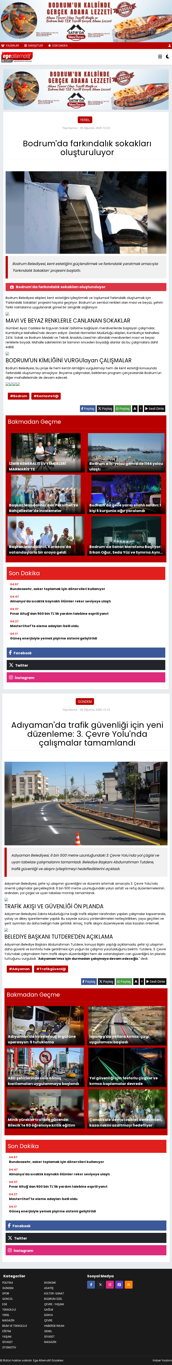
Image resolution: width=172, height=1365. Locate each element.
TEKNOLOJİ (9, 1309)
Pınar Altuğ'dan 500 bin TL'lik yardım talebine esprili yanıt (59, 612)
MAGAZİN (50, 1341)
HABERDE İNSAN (54, 1325)
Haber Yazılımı (162, 1359)
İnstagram (24, 677)
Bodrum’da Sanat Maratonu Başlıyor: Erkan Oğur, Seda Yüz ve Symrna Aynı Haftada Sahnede (125, 548)
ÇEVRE (48, 1319)
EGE (4, 1303)
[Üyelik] (169, 45)
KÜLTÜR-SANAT (54, 1292)
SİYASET (7, 1341)
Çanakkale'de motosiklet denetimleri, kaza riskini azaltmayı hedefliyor (125, 1121)
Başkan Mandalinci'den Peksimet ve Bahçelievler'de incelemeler (43, 507)
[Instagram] (110, 1283)
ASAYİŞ (49, 1287)
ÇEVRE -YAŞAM (54, 1303)
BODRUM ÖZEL (53, 1298)
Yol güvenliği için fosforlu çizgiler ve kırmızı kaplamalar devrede (123, 1080)
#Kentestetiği (46, 395)
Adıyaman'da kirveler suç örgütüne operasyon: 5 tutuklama (42, 1038)
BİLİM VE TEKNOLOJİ (14, 1325)
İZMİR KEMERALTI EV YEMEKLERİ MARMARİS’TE (37, 465)
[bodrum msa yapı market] (86, 20)
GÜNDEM (85, 700)
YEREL (85, 119)
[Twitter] (100, 1283)
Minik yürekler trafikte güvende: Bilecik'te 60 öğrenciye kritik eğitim (41, 1121)
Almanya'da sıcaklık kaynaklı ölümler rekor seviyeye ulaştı (60, 600)
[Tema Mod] (167, 56)
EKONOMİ (50, 1282)
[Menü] (160, 56)
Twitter (21, 664)
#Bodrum (18, 395)
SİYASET (49, 1336)
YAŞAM (6, 1336)
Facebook (22, 652)
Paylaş (88, 407)
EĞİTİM (6, 1330)
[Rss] (129, 1283)
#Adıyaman (19, 968)
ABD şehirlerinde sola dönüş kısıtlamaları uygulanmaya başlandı (43, 1080)
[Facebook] (91, 1283)
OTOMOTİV (9, 1346)
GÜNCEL (7, 1298)
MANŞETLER (35, 45)
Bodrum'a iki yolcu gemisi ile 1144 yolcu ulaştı (126, 465)
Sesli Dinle (156, 407)
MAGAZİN (8, 1319)
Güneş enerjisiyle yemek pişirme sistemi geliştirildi (53, 637)
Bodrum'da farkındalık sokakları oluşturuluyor (60, 286)
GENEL (48, 1330)
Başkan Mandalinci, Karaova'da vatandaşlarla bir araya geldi (40, 548)
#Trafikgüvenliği (51, 968)
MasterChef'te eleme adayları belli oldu (44, 625)
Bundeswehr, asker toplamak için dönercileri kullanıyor (57, 588)
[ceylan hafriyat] (86, 88)
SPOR (5, 1292)
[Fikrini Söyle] (119, 1283)
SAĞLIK (48, 1309)
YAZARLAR (12, 45)
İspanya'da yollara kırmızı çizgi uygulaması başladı (119, 1038)
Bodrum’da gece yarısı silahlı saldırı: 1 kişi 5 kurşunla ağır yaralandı (125, 507)
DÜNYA (48, 1314)
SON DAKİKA (60, 45)
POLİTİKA (7, 1282)
